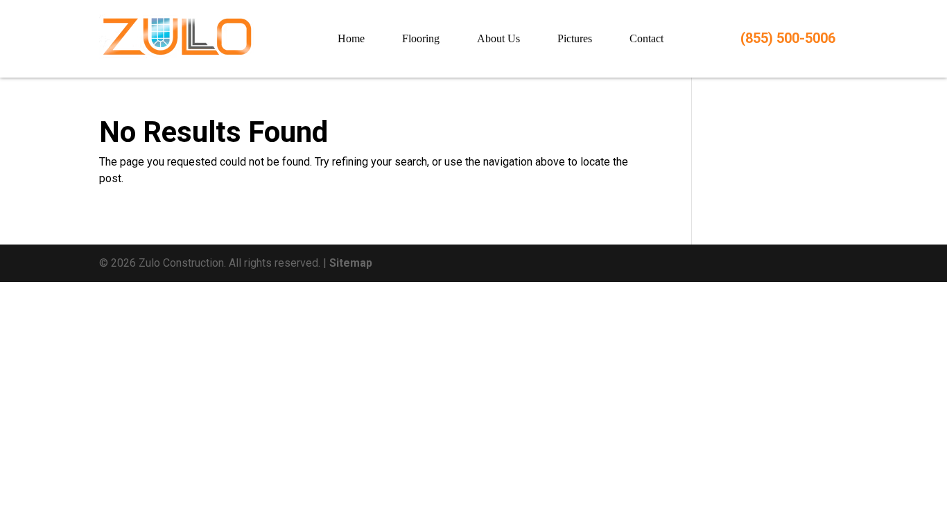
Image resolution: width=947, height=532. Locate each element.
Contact (646, 38)
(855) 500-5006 (787, 38)
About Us (498, 38)
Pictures (574, 38)
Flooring (421, 38)
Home (351, 38)
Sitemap (350, 262)
